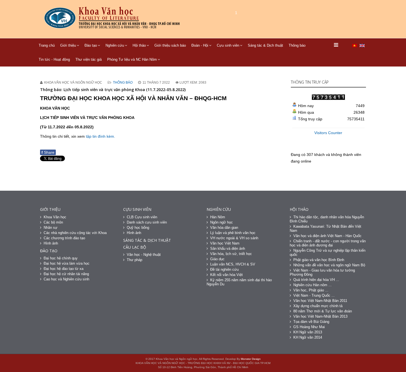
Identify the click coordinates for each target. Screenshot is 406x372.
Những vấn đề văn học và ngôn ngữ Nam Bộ (329, 265)
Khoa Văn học (55, 217)
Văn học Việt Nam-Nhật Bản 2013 (320, 316)
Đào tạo (91, 45)
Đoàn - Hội (199, 45)
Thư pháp (134, 260)
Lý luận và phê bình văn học (232, 233)
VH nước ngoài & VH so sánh (234, 238)
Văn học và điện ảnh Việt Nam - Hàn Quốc (327, 236)
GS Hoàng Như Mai (309, 327)
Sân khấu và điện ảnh (227, 248)
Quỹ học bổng (138, 227)
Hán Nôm (217, 217)
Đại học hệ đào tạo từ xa (63, 269)
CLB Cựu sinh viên (142, 217)
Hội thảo (139, 45)
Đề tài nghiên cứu (224, 269)
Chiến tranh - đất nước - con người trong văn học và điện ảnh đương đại (328, 243)
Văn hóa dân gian (224, 227)
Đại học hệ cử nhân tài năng (66, 274)
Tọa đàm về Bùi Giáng (311, 322)
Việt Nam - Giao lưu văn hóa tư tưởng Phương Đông (322, 272)
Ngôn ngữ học (221, 222)
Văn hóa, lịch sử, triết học (231, 254)
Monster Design (251, 358)
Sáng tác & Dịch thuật (265, 45)
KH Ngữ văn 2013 (307, 332)
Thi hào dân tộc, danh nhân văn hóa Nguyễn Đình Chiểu (327, 219)
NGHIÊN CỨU (219, 209)
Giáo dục (217, 259)
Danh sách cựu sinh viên (147, 222)
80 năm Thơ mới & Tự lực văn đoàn (322, 311)
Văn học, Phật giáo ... (310, 290)
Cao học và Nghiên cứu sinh (66, 279)
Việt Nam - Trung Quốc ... (314, 295)
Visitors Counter (328, 133)
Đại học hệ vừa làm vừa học (66, 263)
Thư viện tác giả (88, 59)
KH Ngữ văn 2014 (307, 337)
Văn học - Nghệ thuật (144, 255)
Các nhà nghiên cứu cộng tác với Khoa (75, 233)
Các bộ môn (53, 222)
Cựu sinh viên (228, 45)
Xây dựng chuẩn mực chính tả (317, 306)
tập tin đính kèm (100, 136)
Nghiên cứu (115, 45)
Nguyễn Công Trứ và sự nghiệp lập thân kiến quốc (327, 252)
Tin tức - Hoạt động (54, 59)
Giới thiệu (68, 45)
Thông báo (297, 45)
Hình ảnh (51, 243)
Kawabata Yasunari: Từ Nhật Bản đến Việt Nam (325, 228)
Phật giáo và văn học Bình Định (318, 260)
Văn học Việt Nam (224, 243)
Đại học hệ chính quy (61, 258)
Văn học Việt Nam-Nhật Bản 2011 (320, 301)
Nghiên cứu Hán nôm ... (312, 285)
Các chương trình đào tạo (64, 238)
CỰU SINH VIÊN (137, 209)
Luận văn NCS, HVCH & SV (232, 264)
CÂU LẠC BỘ (134, 247)
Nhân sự (50, 227)
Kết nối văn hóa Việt (226, 275)
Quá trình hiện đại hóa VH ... (316, 280)
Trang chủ (47, 45)
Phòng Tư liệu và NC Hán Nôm (132, 59)
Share (47, 152)
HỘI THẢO (299, 209)
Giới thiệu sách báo (170, 45)
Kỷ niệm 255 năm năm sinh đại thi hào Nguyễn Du (239, 282)
